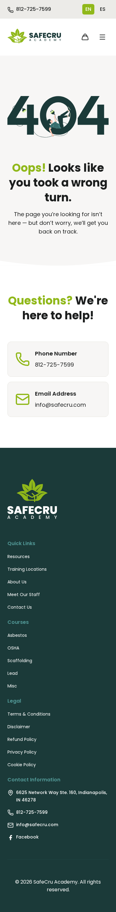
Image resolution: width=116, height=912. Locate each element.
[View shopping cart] (85, 37)
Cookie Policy (21, 765)
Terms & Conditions (28, 714)
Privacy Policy (22, 752)
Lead (12, 673)
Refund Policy (22, 739)
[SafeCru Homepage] (34, 37)
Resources (18, 556)
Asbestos (17, 635)
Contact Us (19, 607)
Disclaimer (18, 727)
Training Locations (27, 569)
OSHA (13, 648)
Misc (12, 686)
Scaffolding (19, 661)
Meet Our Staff (23, 594)
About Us (17, 582)
